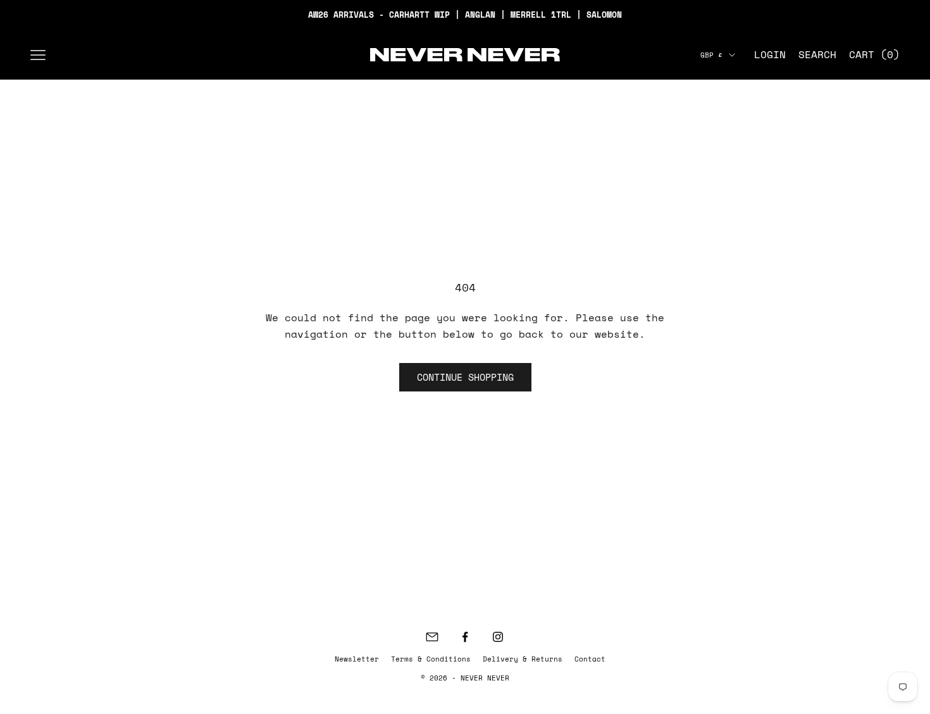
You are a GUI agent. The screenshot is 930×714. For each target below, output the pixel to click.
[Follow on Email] (432, 637)
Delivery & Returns (522, 659)
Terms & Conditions (431, 659)
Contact (589, 659)
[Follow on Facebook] (465, 637)
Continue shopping (465, 377)
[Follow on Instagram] (498, 637)
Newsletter (357, 659)
